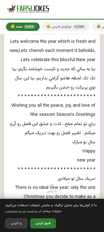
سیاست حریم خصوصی (21, 211)
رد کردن (16, 223)
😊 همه (22, 26)
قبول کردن (43, 223)
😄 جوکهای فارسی (65, 26)
